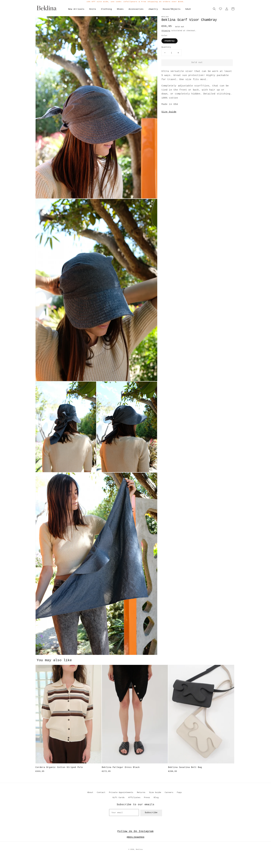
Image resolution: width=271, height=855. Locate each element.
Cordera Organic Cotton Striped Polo (59, 767)
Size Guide (168, 112)
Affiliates (134, 797)
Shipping (165, 31)
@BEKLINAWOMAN (135, 837)
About (90, 792)
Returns (141, 792)
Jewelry (153, 9)
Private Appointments (121, 792)
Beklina (139, 849)
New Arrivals (76, 9)
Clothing (106, 9)
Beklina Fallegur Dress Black (121, 767)
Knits (92, 9)
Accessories (136, 9)
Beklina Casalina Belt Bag (185, 767)
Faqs (179, 792)
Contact (101, 792)
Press (147, 797)
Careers (169, 792)
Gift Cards (118, 797)
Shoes (120, 9)
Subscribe (151, 812)
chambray (169, 41)
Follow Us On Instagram (135, 831)
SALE (188, 9)
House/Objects (171, 9)
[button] (214, 9)
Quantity (166, 47)
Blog (156, 797)
